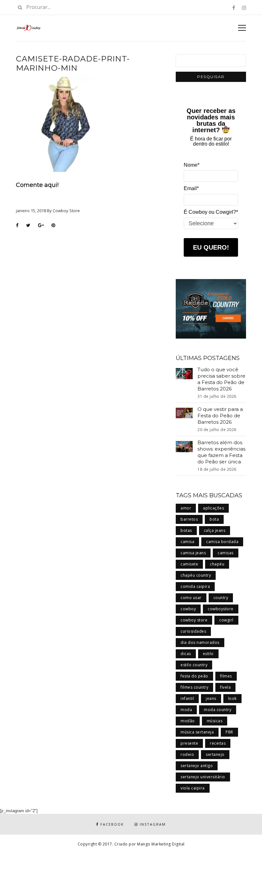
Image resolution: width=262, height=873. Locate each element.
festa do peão (194, 676)
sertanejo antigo (197, 765)
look (232, 698)
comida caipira (195, 586)
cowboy (188, 609)
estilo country (194, 665)
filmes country (194, 687)
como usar (191, 597)
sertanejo (215, 754)
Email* (191, 188)
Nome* (191, 165)
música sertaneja (197, 732)
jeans (211, 698)
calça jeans (215, 530)
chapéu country (196, 575)
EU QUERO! (211, 247)
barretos (189, 519)
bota (214, 519)
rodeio (187, 754)
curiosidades (193, 631)
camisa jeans (193, 553)
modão (188, 721)
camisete (189, 564)
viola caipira (193, 788)
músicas (215, 721)
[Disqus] (91, 314)
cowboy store (194, 620)
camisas (226, 553)
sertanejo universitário (203, 777)
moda (186, 709)
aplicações (213, 508)
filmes (226, 676)
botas (186, 530)
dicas (186, 653)
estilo (208, 653)
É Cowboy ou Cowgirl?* (211, 212)
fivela (225, 687)
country (220, 597)
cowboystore (221, 609)
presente (189, 743)
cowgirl (226, 620)
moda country (217, 709)
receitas (218, 743)
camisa (187, 541)
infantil (187, 698)
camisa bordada (222, 541)
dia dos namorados (200, 642)
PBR (229, 732)
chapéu (217, 564)
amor (186, 508)
